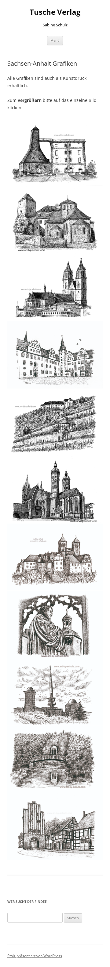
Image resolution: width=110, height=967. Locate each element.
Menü (55, 40)
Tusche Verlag (55, 12)
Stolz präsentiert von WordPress (34, 955)
